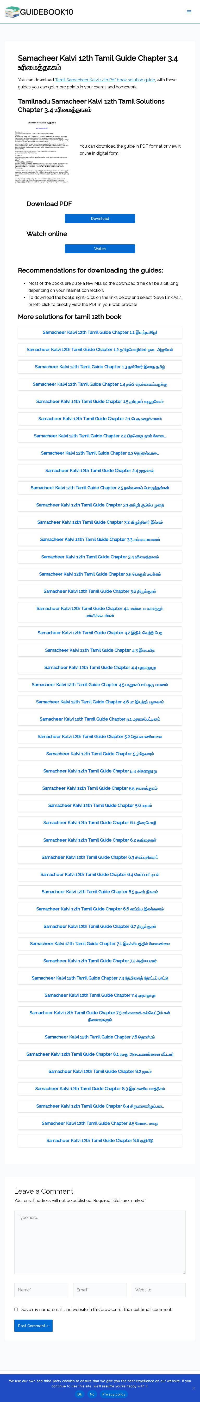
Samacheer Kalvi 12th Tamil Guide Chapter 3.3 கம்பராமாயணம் (100, 539)
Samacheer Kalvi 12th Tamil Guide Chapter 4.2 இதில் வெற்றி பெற (100, 632)
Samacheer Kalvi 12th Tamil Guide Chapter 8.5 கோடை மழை (100, 1123)
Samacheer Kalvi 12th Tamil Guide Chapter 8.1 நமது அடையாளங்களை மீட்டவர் (100, 1054)
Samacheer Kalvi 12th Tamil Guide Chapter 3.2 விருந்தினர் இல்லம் (100, 522)
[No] (193, 1388)
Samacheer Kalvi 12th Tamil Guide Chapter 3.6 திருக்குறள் (100, 591)
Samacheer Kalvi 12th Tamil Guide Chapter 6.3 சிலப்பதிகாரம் (100, 857)
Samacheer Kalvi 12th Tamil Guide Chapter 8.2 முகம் (100, 1071)
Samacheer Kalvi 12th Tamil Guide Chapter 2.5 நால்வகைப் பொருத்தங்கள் (100, 487)
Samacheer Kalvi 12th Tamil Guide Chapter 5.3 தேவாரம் (100, 753)
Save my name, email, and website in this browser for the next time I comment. (96, 1309)
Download (100, 218)
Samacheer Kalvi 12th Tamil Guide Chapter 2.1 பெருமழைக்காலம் (100, 418)
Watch (100, 248)
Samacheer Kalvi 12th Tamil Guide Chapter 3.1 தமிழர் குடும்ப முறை (100, 505)
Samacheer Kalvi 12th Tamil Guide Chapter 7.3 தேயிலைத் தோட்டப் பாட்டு (100, 978)
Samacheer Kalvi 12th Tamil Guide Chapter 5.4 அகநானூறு (100, 771)
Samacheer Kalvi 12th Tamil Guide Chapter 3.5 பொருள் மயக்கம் (100, 574)
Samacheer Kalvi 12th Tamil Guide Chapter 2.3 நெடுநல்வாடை (100, 453)
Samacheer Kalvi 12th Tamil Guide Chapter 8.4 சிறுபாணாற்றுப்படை (100, 1106)
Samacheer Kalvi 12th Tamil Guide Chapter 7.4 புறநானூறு (100, 995)
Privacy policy (113, 1394)
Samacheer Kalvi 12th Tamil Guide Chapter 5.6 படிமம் (100, 805)
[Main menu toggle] (189, 12)
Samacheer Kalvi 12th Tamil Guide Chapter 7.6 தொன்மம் (100, 1037)
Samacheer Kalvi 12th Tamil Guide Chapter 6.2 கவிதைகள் (100, 840)
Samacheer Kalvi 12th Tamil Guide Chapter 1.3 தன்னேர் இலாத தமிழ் (100, 366)
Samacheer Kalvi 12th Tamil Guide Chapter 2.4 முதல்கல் (100, 470)
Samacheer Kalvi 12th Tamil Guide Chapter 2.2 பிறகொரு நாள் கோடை (100, 435)
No (92, 1394)
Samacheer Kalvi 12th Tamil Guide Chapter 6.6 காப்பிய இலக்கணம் (100, 909)
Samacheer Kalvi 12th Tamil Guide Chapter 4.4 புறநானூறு (100, 667)
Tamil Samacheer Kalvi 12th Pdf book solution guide (105, 79)
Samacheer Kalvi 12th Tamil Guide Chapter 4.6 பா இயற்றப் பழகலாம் (100, 701)
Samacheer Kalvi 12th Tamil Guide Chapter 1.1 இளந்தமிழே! (100, 332)
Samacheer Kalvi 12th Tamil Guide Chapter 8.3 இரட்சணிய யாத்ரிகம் (100, 1088)
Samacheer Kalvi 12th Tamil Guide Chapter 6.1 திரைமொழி (100, 822)
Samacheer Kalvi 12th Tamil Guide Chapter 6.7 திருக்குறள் (100, 926)
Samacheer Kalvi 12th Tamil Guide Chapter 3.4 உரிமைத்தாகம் (100, 556)
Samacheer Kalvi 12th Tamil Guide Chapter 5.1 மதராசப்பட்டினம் (100, 719)
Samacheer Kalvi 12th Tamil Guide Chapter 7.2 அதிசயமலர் (100, 960)
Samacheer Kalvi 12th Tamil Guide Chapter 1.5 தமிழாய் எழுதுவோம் (100, 401)
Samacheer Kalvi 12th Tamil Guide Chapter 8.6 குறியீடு (100, 1140)
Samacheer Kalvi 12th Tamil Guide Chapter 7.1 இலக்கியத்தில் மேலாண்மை (100, 943)
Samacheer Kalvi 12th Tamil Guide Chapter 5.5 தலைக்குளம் (100, 788)
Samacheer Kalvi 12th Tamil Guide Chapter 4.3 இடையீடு (100, 650)
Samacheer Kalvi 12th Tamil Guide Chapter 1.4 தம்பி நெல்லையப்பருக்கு (100, 384)
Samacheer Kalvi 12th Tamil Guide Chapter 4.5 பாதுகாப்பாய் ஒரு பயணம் (100, 684)
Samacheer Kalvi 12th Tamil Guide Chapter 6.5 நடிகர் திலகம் (100, 891)
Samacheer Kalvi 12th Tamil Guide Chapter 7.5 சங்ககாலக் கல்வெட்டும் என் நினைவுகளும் (100, 1016)
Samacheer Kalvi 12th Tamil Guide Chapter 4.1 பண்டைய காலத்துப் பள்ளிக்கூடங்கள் (100, 612)
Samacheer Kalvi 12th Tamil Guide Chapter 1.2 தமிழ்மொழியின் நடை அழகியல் (100, 349)
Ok (79, 1394)
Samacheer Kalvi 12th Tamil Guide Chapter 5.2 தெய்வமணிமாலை (100, 736)
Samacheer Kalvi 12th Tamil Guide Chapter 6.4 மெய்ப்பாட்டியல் (100, 874)
